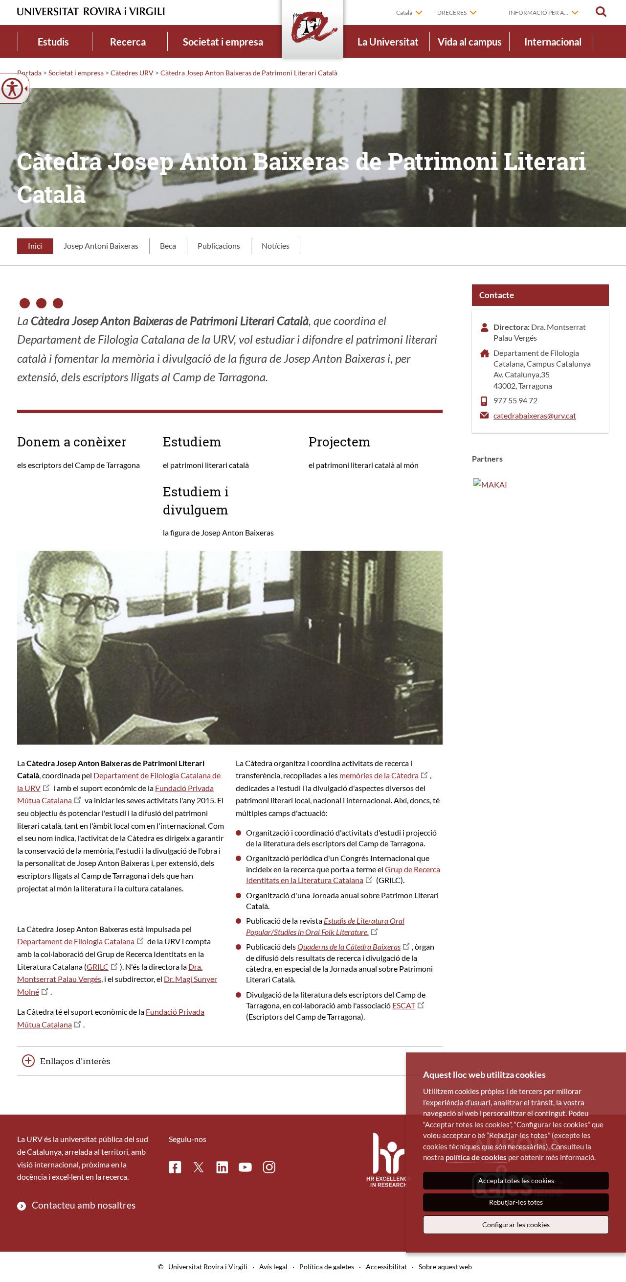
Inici (35, 245)
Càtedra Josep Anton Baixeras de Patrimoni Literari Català (248, 73)
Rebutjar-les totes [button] (516, 1202)
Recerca (128, 41)
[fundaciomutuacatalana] (490, 483)
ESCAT (403, 1005)
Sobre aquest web (445, 1266)
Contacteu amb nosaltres (83, 1205)
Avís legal (273, 1266)
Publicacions (219, 245)
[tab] (35, 246)
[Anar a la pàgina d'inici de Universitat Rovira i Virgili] (91, 11)
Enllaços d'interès (75, 1061)
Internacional (552, 41)
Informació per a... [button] (538, 12)
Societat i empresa (223, 41)
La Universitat (388, 41)
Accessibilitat (386, 1266)
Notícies (276, 245)
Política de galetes (326, 1266)
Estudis (53, 41)
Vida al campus (470, 41)
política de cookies (476, 1157)
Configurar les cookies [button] (516, 1224)
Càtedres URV (132, 73)
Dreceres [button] (452, 12)
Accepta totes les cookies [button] (516, 1180)
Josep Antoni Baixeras (101, 245)
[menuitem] (53, 41)
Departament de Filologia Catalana (75, 941)
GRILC (98, 966)
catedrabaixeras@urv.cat (534, 415)
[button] (601, 11)
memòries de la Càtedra (379, 775)
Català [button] (404, 12)
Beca (168, 245)
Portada (29, 73)
